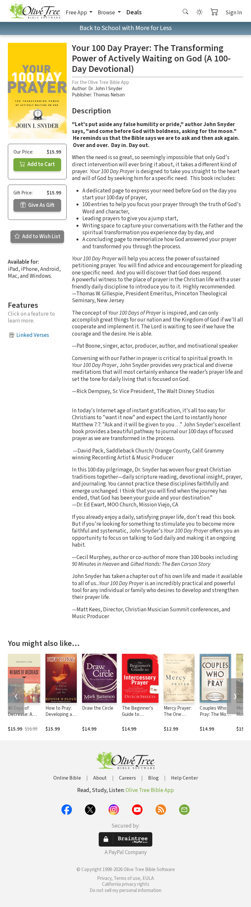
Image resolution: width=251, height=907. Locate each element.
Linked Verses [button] (32, 335)
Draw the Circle (97, 708)
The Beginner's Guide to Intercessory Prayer (137, 717)
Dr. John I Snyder (105, 88)
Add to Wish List (40, 236)
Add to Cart (40, 164)
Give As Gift (41, 205)
